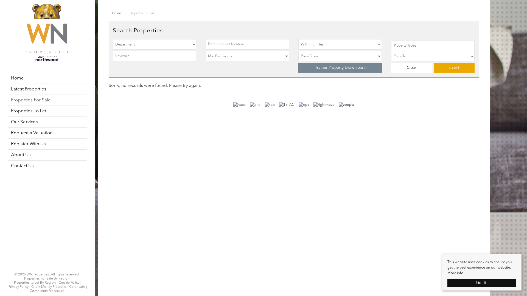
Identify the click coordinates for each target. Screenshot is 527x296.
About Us (21, 155)
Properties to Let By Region (35, 282)
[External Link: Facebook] (43, 268)
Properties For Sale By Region (46, 278)
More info (455, 273)
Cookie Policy (68, 282)
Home (17, 78)
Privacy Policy (19, 287)
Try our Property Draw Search (340, 68)
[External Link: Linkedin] (47, 268)
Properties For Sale (31, 100)
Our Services (24, 122)
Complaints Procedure (47, 291)
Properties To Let (28, 111)
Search (454, 68)
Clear (411, 68)
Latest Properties (28, 89)
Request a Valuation (32, 133)
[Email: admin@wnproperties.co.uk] (50, 268)
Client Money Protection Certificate (58, 287)
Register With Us (28, 144)
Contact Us (22, 166)
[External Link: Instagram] (45, 268)
